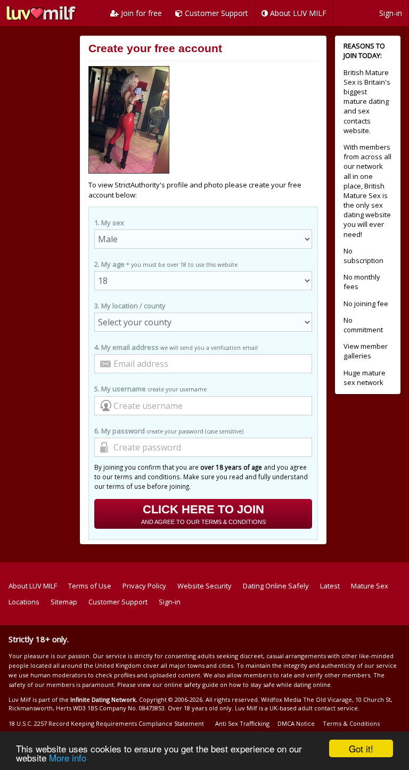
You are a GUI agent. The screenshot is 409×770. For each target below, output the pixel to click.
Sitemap (64, 602)
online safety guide (191, 685)
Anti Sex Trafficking (242, 723)
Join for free (140, 13)
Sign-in (390, 13)
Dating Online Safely (276, 586)
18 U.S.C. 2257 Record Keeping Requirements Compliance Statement (106, 723)
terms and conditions (147, 476)
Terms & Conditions (351, 723)
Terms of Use (89, 586)
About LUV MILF (297, 13)
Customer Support (215, 13)
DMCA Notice (296, 723)
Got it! (361, 748)
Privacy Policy (144, 586)
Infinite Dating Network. (103, 699)
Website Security (204, 586)
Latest (330, 586)
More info (67, 757)
